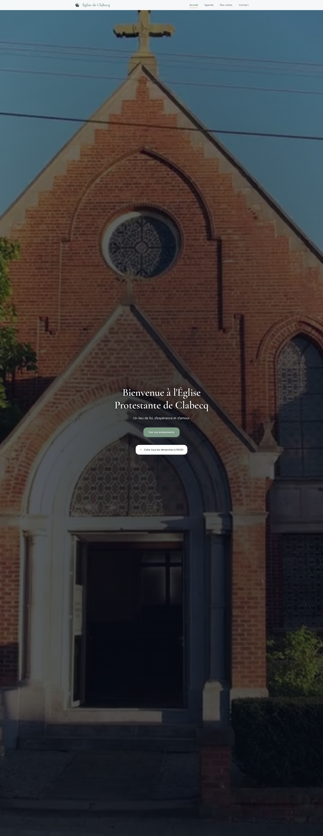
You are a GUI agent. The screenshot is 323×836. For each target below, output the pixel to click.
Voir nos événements (161, 432)
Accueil (193, 5)
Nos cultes (226, 5)
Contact (244, 5)
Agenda (208, 5)
